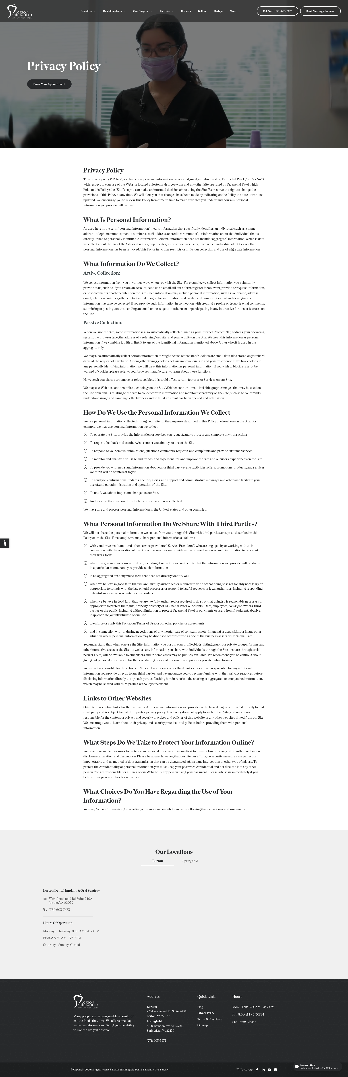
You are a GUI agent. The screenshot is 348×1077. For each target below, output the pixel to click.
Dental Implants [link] (112, 11)
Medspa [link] (218, 11)
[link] (4, 543)
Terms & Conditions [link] (209, 1019)
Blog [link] (200, 1007)
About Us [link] (86, 11)
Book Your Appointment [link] (320, 11)
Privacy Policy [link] (205, 1013)
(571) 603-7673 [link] (59, 910)
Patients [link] (164, 11)
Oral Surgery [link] (140, 11)
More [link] (233, 11)
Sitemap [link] (202, 1025)
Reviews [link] (186, 11)
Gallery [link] (202, 11)
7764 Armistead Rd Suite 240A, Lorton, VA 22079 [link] (71, 901)
